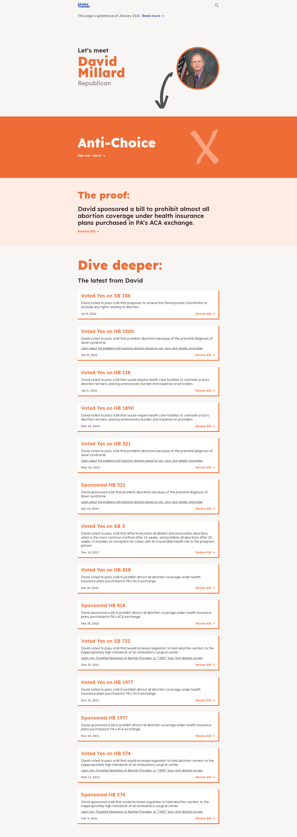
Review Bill (86, 231)
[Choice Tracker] (84, 5)
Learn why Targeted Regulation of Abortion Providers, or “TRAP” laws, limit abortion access (142, 658)
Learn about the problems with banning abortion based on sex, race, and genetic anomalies (142, 348)
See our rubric (89, 155)
